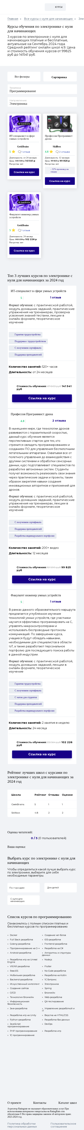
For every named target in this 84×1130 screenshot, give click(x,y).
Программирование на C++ (23, 948)
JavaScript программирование (18, 1025)
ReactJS (12, 971)
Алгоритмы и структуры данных (56, 954)
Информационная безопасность (18, 1002)
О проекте (14, 1102)
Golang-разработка (18, 944)
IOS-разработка (51, 939)
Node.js (47, 959)
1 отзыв (55, 297)
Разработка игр (51, 1031)
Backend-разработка (19, 979)
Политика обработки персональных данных (22, 1125)
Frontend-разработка (54, 944)
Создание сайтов (18, 988)
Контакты (39, 1102)
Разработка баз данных (56, 1019)
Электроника (50, 984)
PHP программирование (22, 1031)
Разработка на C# (52, 948)
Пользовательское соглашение (63, 1125)
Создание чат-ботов (54, 935)
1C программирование (21, 1035)
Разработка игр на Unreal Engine (22, 960)
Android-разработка (19, 953)
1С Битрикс (49, 979)
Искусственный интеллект (23, 984)
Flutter (46, 966)
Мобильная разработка (21, 975)
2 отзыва (59, 420)
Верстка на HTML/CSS (55, 1015)
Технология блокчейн (20, 997)
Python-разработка (19, 1019)
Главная (12, 19)
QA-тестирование (53, 1001)
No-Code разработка (54, 971)
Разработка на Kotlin (54, 975)
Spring (47, 988)
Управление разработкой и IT (58, 1009)
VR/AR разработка (18, 966)
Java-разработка (17, 1008)
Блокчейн (48, 993)
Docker (12, 935)
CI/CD (11, 993)
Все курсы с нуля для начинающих (48, 19)
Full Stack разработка (20, 939)
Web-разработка (52, 997)
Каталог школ (67, 1102)
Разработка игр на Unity (21, 1015)
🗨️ (24, 151)
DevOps (47, 1024)
